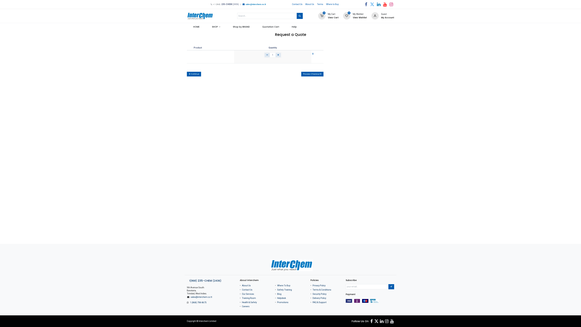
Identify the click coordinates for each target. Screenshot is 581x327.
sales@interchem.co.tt (201, 297)
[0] (321, 16)
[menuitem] (196, 27)
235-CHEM (205, 280)
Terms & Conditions (322, 290)
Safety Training (284, 290)
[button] (194, 74)
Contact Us (297, 4)
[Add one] (278, 55)
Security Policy (320, 294)
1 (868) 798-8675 (198, 302)
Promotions (282, 302)
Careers (245, 306)
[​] (244, 4)
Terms (320, 4)
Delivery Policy (319, 298)
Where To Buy (283, 285)
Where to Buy (332, 4)
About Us (309, 4)
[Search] (300, 16)
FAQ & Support (320, 302)
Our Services (248, 294)
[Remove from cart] (313, 53)
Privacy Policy (319, 285)
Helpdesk (281, 298)
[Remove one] (267, 55)
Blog (279, 294)
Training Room (249, 298)
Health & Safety (249, 302)
